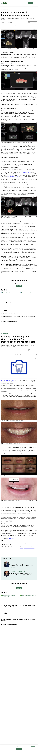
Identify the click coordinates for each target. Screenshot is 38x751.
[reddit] (20, 25)
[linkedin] (17, 25)
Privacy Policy (33, 746)
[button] (2, 3)
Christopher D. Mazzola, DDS (18, 348)
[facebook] (15, 25)
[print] (36, 25)
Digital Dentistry (4, 9)
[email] (22, 25)
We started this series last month (8, 380)
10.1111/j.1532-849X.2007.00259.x (27, 548)
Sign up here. (12, 538)
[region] (19, 748)
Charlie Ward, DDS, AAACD (6, 348)
